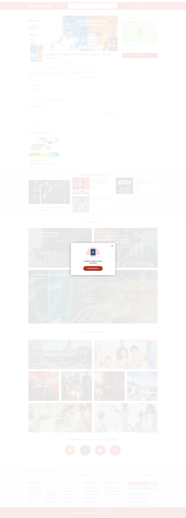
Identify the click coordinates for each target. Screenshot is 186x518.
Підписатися (93, 268)
